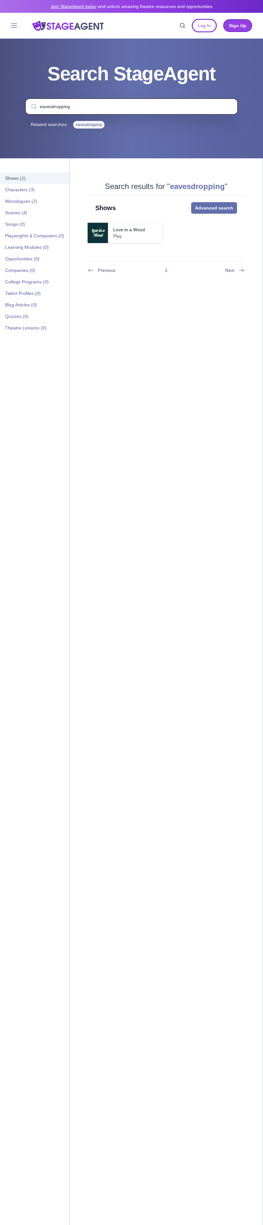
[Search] (182, 25)
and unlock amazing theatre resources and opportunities (131, 6)
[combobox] (131, 106)
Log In (204, 25)
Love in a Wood (129, 229)
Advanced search (214, 207)
